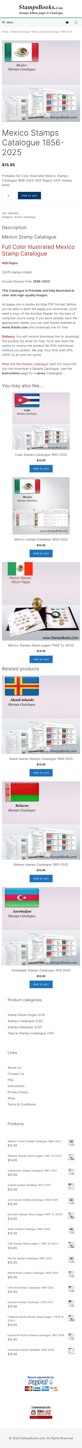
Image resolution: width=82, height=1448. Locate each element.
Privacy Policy (18, 1092)
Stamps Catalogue (20, 31)
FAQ (10, 1080)
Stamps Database (20, 1027)
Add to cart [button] (41, 468)
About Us (14, 1068)
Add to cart (29, 195)
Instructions (16, 1086)
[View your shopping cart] (67, 22)
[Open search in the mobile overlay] (76, 22)
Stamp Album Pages (22, 1015)
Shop (11, 1098)
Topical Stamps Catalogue (27, 1033)
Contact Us (16, 1074)
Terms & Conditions (22, 1104)
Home (5, 31)
